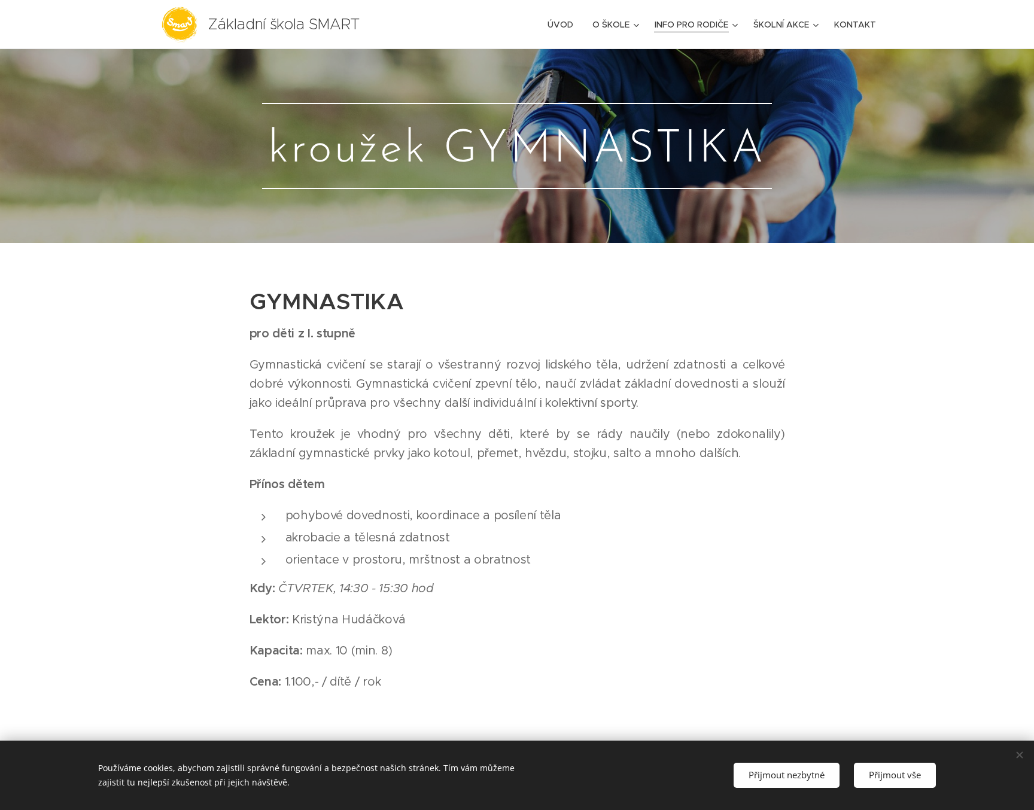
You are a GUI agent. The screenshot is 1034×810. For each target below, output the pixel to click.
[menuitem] (564, 24)
